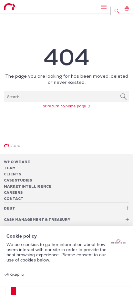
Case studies (18, 180)
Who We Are (17, 162)
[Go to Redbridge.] (6, 145)
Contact (14, 198)
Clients (12, 174)
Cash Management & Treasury (37, 219)
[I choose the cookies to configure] (8, 291)
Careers (13, 192)
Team (9, 168)
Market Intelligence (27, 186)
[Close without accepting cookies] (2, 291)
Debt (9, 208)
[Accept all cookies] (13, 291)
